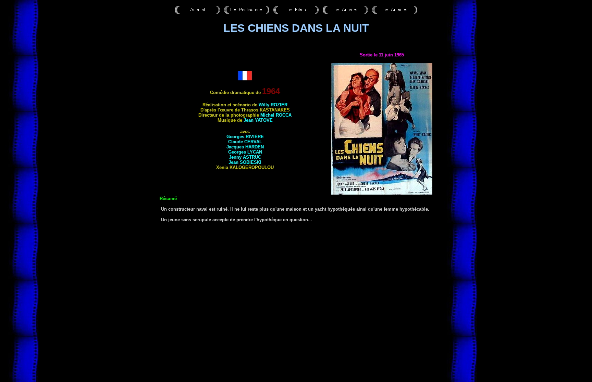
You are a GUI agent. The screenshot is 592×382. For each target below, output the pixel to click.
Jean (258, 120)
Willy (273, 104)
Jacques (245, 146)
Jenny (245, 157)
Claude (245, 141)
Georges (245, 136)
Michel (276, 115)
